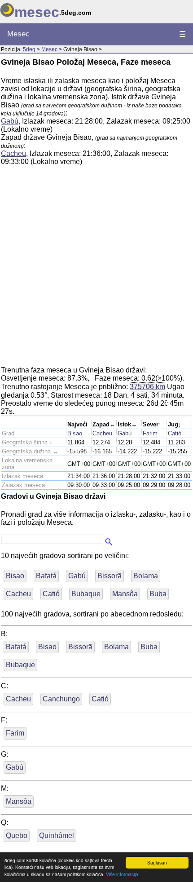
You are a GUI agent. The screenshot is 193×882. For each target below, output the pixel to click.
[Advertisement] (96, 269)
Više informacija (122, 874)
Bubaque (86, 594)
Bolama (145, 576)
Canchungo (61, 699)
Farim (150, 433)
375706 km (147, 386)
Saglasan (157, 862)
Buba (158, 594)
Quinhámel (56, 835)
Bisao (74, 433)
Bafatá (46, 576)
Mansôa (125, 594)
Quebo (16, 835)
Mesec (18, 34)
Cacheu (13, 153)
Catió (174, 433)
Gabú (9, 121)
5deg (29, 49)
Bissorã (109, 576)
